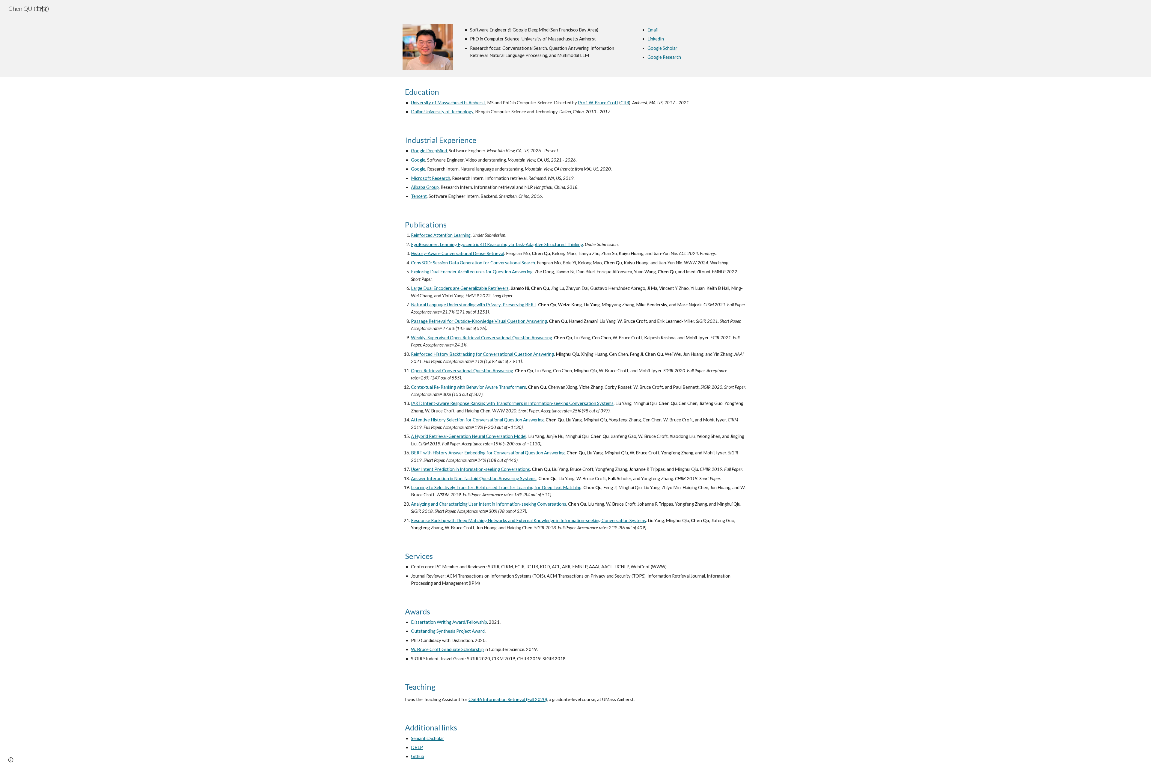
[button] (11, 760)
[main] (546, 43)
